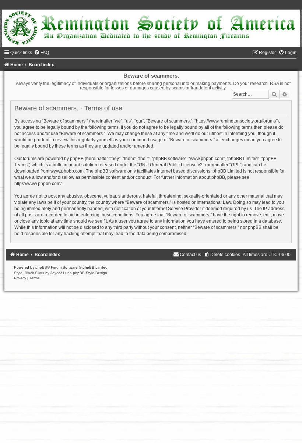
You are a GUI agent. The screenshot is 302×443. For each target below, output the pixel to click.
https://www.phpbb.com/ (38, 183)
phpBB (41, 267)
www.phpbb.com (67, 171)
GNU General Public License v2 (171, 164)
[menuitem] (41, 52)
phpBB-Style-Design (90, 273)
